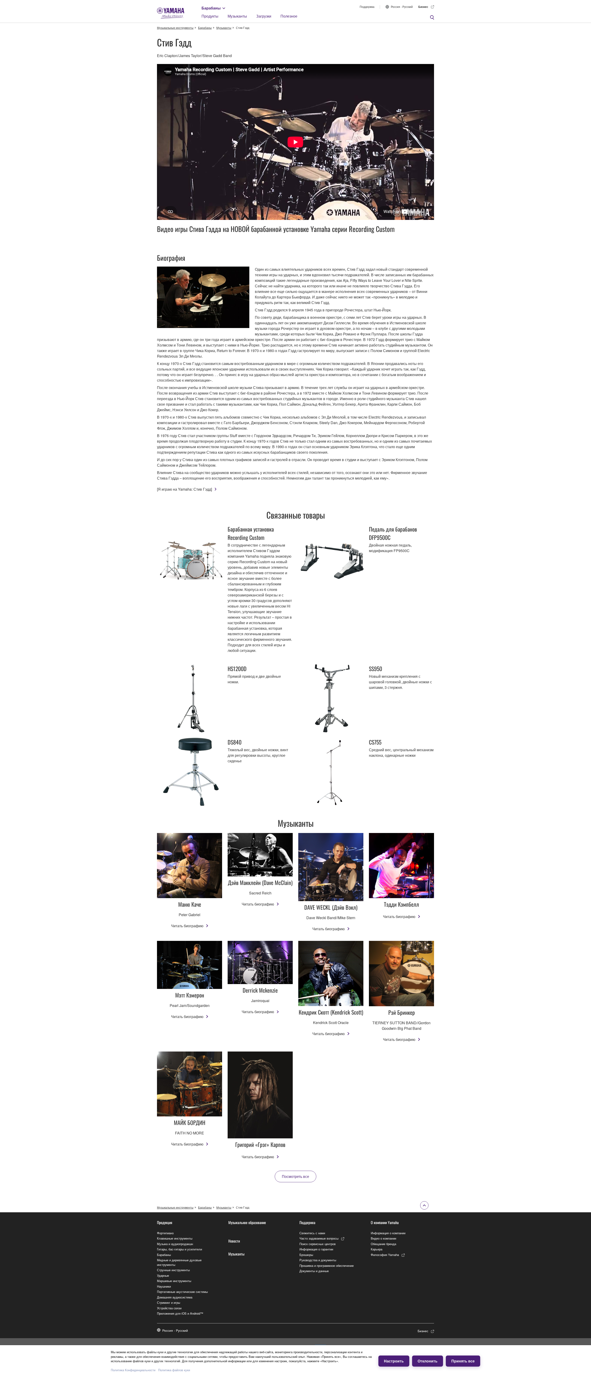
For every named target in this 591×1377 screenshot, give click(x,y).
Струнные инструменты (173, 1270)
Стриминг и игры (168, 1302)
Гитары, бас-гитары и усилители (179, 1249)
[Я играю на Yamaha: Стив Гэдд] (184, 489)
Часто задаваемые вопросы (318, 1238)
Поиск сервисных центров (317, 1244)
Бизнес (423, 7)
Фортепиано (165, 1233)
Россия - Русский (402, 7)
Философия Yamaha (385, 1254)
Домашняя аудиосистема (174, 1297)
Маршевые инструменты (174, 1281)
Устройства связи (169, 1308)
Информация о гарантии (316, 1249)
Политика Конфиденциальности (133, 1370)
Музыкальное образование (247, 1222)
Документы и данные (314, 1271)
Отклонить (427, 1361)
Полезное (288, 16)
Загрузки (263, 16)
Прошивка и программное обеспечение (326, 1265)
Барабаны (211, 8)
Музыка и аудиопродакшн (175, 1244)
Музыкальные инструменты (175, 28)
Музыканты (237, 16)
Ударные (163, 1275)
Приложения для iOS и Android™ (180, 1313)
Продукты (210, 16)
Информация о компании (388, 1233)
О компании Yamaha (385, 1222)
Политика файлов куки (174, 1370)
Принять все (463, 1361)
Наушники (164, 1286)
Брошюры (306, 1254)
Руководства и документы (317, 1260)
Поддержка (367, 7)
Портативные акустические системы (182, 1291)
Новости (234, 1241)
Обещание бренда (383, 1244)
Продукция (164, 1222)
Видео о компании (383, 1238)
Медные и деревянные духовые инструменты (179, 1262)
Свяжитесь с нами (312, 1233)
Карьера (376, 1249)
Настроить (394, 1361)
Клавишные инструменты (174, 1238)
